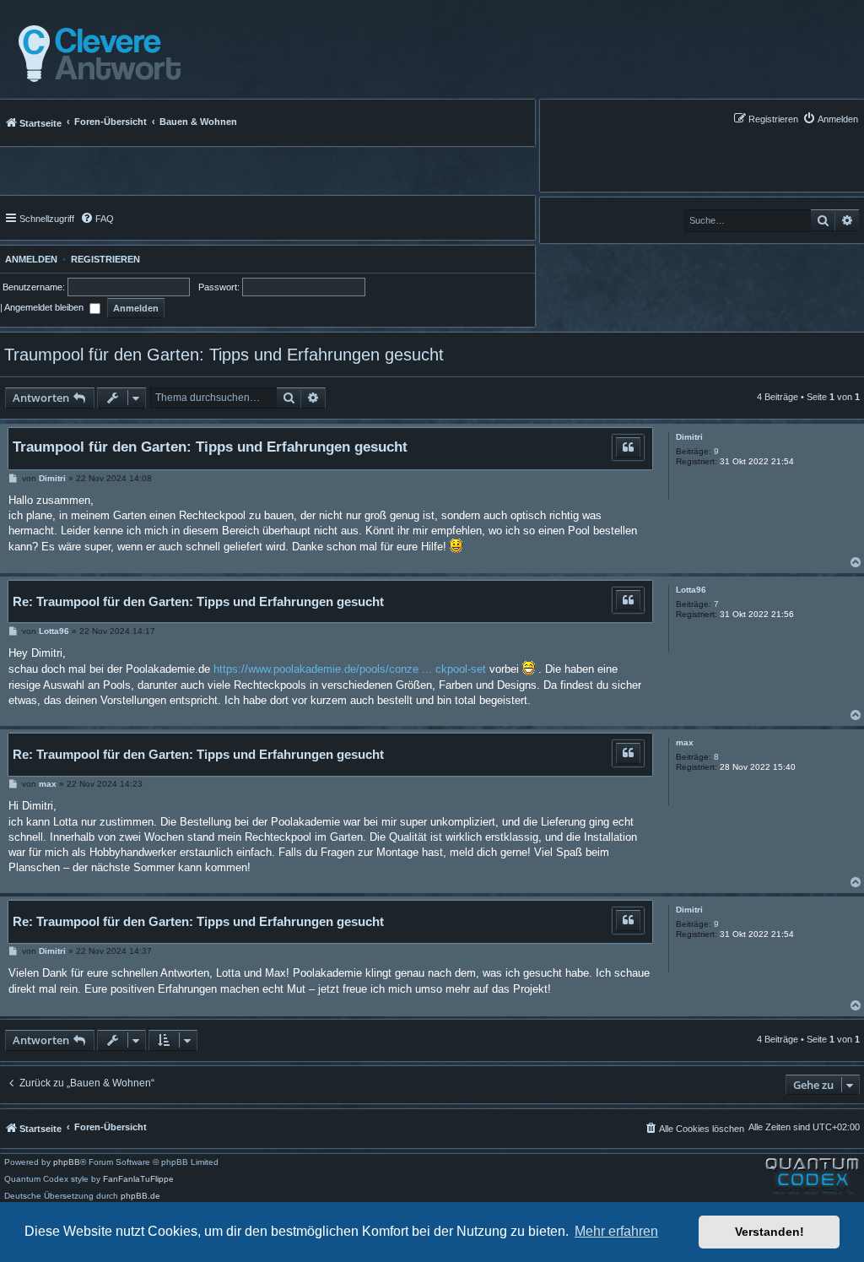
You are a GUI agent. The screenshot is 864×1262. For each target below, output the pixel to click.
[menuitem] (830, 118)
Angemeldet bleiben (45, 307)
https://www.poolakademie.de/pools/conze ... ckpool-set (349, 669)
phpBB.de (140, 1196)
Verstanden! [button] (769, 1231)
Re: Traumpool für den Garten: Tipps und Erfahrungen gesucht (198, 601)
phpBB (66, 1162)
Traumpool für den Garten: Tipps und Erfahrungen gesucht (224, 354)
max (685, 742)
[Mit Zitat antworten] (628, 447)
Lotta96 (691, 589)
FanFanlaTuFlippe (138, 1179)
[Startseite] (95, 54)
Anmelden (28, 259)
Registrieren (105, 259)
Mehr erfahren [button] (616, 1231)
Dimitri (689, 436)
